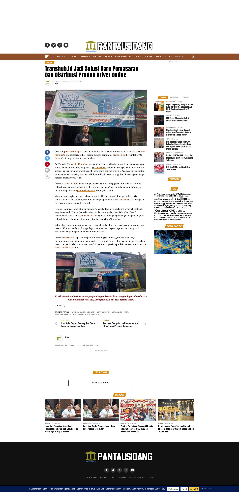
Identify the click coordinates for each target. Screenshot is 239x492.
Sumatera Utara (170, 218)
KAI (191, 201)
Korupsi (161, 210)
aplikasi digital (79, 312)
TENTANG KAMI (90, 477)
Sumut (180, 218)
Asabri (173, 194)
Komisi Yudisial (182, 208)
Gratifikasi (158, 199)
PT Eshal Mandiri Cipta (66, 314)
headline (179, 198)
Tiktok (151, 477)
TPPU (161, 220)
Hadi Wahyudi (167, 199)
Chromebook (186, 194)
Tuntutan (96, 57)
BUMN (179, 194)
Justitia (137, 57)
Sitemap (122, 477)
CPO (162, 196)
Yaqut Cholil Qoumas (172, 220)
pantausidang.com (86, 190)
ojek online (117, 312)
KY (177, 211)
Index (113, 477)
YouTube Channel (137, 477)
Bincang (148, 57)
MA (184, 211)
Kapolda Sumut (159, 203)
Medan (174, 213)
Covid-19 (157, 196)
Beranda (61, 57)
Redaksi (104, 477)
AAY (56, 84)
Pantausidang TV (122, 57)
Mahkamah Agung (162, 213)
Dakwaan (84, 57)
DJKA (166, 196)
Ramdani (82, 314)
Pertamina (170, 215)
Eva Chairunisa (181, 196)
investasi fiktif (173, 201)
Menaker (181, 213)
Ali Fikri (157, 194)
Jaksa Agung (183, 201)
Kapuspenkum (171, 203)
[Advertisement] (119, 17)
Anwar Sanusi (165, 194)
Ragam (178, 57)
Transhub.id (100, 167)
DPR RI (172, 196)
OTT (162, 216)
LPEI (180, 211)
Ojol (127, 312)
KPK (172, 210)
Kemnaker (158, 208)
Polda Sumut (182, 216)
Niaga (158, 57)
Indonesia (165, 201)
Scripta (168, 57)
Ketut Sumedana (170, 208)
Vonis (107, 57)
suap (162, 218)
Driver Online (103, 312)
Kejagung (169, 205)
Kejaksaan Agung (183, 206)
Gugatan (72, 57)
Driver (91, 312)
